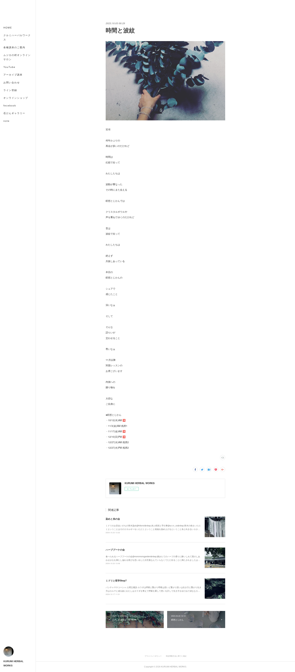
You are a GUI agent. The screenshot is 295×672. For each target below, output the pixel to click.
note (6, 121)
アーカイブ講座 (13, 74)
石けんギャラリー (14, 113)
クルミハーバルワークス (17, 37)
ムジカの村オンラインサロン (17, 57)
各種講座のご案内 (14, 47)
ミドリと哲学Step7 (116, 580)
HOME (7, 27)
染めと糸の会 (113, 518)
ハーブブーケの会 (115, 549)
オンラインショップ (15, 98)
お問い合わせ (11, 82)
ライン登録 (10, 90)
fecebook (9, 105)
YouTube (9, 67)
